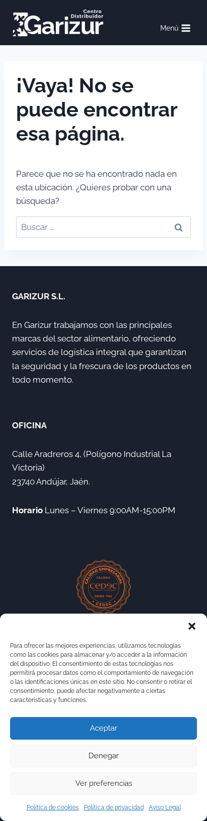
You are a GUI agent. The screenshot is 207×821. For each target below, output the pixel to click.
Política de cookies (53, 807)
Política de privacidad (114, 807)
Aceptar (103, 728)
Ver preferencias (103, 783)
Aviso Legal (165, 807)
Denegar (103, 755)
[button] (192, 626)
